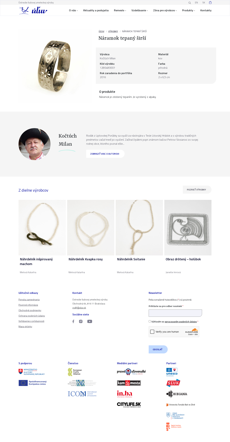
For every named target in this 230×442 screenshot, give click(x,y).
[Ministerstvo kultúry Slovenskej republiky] (41, 372)
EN (196, 2)
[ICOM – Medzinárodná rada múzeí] (90, 394)
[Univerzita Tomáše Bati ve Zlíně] (189, 405)
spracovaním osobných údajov (181, 321)
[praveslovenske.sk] (139, 372)
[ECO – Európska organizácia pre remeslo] (90, 383)
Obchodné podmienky (30, 310)
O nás (72, 10)
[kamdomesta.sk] (139, 383)
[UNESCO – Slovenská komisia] (189, 372)
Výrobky (113, 31)
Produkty (187, 10)
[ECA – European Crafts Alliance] (90, 372)
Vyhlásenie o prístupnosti (31, 321)
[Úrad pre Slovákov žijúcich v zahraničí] (189, 416)
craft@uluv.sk (79, 307)
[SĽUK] (189, 383)
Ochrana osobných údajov (32, 315)
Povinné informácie (28, 305)
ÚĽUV (101, 31)
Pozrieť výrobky (196, 189)
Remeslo (119, 10)
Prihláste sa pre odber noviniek (166, 306)
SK (203, 2)
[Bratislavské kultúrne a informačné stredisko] (189, 427)
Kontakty (205, 10)
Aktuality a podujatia (96, 10)
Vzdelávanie (139, 10)
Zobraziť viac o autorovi (104, 153)
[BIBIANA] (189, 394)
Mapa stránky (25, 326)
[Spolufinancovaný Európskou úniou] (41, 383)
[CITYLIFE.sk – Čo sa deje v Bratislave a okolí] (139, 405)
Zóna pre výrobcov (164, 10)
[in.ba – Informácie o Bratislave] (139, 394)
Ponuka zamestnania (29, 299)
